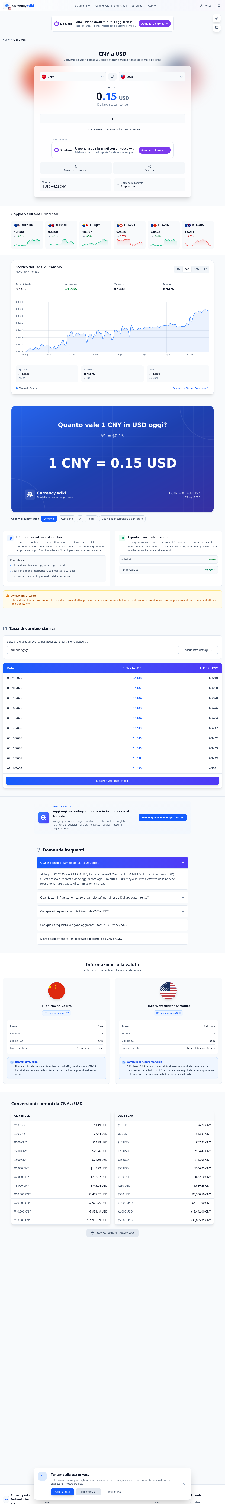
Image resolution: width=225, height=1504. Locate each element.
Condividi (49, 518)
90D (196, 269)
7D (178, 269)
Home (6, 39)
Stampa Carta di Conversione (115, 1233)
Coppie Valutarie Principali (111, 5)
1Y (205, 269)
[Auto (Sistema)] (217, 28)
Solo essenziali (88, 1491)
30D (187, 269)
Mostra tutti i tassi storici (112, 781)
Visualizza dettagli (197, 650)
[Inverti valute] (112, 77)
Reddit (91, 518)
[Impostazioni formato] (217, 18)
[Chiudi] (184, 1483)
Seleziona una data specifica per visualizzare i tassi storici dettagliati (47, 641)
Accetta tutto (62, 1491)
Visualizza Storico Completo (189, 388)
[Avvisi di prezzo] (219, 5)
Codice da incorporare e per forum (122, 518)
